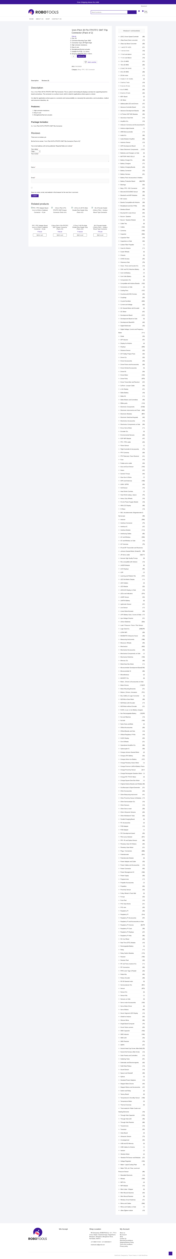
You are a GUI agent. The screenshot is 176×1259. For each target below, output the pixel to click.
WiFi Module (124, 1186)
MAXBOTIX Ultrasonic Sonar (129, 636)
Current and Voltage (126, 304)
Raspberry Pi (124, 911)
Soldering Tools (125, 1059)
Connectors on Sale (126, 287)
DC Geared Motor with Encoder (129, 308)
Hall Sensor (123, 488)
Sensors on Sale (125, 999)
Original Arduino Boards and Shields (131, 784)
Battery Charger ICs (126, 160)
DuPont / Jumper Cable (127, 385)
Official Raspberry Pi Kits (127, 734)
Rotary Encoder (125, 978)
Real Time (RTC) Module (127, 942)
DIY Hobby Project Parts (127, 354)
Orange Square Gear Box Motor (130, 780)
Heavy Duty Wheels (126, 498)
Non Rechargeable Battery (128, 713)
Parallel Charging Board (127, 819)
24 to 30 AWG (124, 72)
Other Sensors (124, 805)
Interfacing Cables (125, 533)
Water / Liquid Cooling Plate (128, 1164)
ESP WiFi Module (125, 438)
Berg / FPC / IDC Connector (86, 69)
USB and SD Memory (127, 1143)
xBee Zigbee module (126, 1210)
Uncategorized (124, 1140)
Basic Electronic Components (129, 149)
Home (31, 19)
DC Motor (123, 311)
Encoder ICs (124, 431)
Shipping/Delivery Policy (127, 1242)
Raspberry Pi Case (126, 928)
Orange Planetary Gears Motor (129, 763)
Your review (35, 154)
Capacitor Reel (124, 237)
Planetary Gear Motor (126, 847)
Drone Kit (123, 371)
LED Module (124, 586)
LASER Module (125, 565)
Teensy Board (124, 1094)
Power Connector (125, 868)
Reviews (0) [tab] (45, 80)
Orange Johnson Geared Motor (129, 752)
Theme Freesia (132, 1255)
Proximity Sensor (125, 890)
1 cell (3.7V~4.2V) (125, 47)
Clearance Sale (125, 262)
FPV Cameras (124, 452)
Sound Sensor (124, 1069)
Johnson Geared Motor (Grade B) (130, 551)
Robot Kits (123, 974)
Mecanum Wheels (125, 643)
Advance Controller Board (128, 107)
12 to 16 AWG (124, 61)
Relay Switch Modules (127, 953)
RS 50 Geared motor (126, 981)
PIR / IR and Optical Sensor (128, 840)
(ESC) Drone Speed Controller (129, 36)
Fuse (121, 459)
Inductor (122, 519)
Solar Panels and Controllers (129, 1055)
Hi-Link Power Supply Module (129, 502)
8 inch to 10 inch (125, 93)
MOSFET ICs (124, 678)
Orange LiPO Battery (126, 756)
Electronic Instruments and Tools (130, 410)
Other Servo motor (126, 809)
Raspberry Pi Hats (126, 935)
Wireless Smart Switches (128, 1200)
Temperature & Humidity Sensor (130, 1098)
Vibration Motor (125, 1154)
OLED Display (124, 738)
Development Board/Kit (127, 322)
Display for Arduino (126, 343)
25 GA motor (124, 75)
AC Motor (123, 100)
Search (132, 12)
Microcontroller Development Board (131, 667)
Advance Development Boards (129, 111)
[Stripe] (71, 1233)
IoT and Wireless (125, 537)
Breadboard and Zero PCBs (128, 206)
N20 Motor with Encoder (127, 703)
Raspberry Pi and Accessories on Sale (132, 921)
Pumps (122, 897)
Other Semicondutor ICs (127, 801)
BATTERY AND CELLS (127, 156)
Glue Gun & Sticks (126, 477)
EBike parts (123, 403)
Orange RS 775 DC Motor (128, 777)
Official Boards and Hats (127, 731)
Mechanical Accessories (127, 650)
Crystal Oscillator (125, 301)
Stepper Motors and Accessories (130, 1087)
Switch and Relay (125, 1091)
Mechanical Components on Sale (130, 653)
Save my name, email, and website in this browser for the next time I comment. (54, 192)
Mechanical (123, 646)
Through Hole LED (126, 1119)
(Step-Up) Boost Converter (128, 44)
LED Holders (124, 583)
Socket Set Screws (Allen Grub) (130, 1052)
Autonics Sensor (125, 142)
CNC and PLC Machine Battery (129, 269)
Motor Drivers (124, 685)
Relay (122, 950)
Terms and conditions (126, 1244)
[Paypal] (67, 1233)
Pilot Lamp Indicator (126, 837)
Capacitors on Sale (126, 241)
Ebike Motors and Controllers (129, 400)
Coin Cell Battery (125, 273)
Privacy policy (124, 1246)
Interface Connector (126, 523)
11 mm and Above (125, 58)
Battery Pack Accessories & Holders (131, 177)
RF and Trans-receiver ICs (128, 964)
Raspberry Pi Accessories (128, 918)
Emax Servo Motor (126, 428)
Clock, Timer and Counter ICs (129, 266)
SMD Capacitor (125, 1031)
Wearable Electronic (126, 1175)
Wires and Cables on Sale (128, 1207)
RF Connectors (125, 967)
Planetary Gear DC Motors (128, 844)
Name (33, 167)
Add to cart (81, 56)
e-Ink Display (124, 389)
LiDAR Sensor (124, 597)
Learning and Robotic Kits (128, 576)
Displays (123, 347)
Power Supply (124, 875)
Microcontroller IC (125, 671)
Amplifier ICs (124, 121)
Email (33, 177)
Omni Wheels (124, 741)
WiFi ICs (123, 1182)
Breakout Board (125, 209)
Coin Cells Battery (125, 276)
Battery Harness (125, 174)
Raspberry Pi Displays (127, 932)
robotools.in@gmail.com (97, 1245)
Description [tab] (35, 80)
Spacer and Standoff (126, 1073)
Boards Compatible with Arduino (130, 202)
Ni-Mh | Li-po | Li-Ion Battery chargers (131, 710)
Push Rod (123, 900)
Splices (122, 1076)
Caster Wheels (124, 252)
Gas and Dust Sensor (126, 467)
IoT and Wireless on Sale (127, 541)
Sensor (122, 988)
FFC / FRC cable (125, 442)
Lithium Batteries (125, 622)
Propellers (123, 886)
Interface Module (125, 530)
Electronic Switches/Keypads (129, 417)
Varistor (122, 1150)
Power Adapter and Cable (128, 861)
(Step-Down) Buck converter (129, 40)
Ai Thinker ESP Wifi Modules (129, 114)
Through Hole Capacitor (127, 1115)
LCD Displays (124, 569)
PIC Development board (127, 833)
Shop (48, 19)
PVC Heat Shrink (125, 904)
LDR (121, 572)
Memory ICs (124, 660)
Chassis (122, 255)
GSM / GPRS (124, 484)
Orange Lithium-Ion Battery (128, 759)
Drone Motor (124, 375)
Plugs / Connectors (126, 851)
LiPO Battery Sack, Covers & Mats (130, 615)
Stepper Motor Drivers (127, 1084)
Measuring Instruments (127, 639)
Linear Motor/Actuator (126, 611)
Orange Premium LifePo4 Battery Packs (132, 766)
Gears (122, 470)
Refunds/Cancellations (126, 1240)
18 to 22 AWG (124, 65)
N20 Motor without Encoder (128, 706)
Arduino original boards (127, 128)
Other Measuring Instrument (128, 794)
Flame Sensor (124, 445)
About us (39, 19)
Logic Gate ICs (124, 629)
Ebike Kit (123, 396)
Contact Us (56, 19)
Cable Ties (123, 223)
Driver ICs (123, 357)
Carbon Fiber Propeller (127, 245)
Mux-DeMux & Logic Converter (129, 696)
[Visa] (64, 1233)
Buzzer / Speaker (125, 216)
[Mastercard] (60, 1233)
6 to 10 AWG (124, 89)
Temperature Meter (126, 1101)
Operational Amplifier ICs (127, 745)
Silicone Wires (124, 1020)
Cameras (123, 230)
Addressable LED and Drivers (129, 103)
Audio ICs (123, 135)
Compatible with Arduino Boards (130, 283)
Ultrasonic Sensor (125, 1136)
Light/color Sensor (125, 604)
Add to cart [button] (40, 235)
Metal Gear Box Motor (127, 664)
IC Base (122, 509)
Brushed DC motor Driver (128, 213)
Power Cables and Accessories (129, 865)
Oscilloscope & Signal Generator (130, 787)
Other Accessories (126, 791)
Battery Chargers (125, 163)
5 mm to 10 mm (125, 86)
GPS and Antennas (126, 481)
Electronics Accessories (127, 421)
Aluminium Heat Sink (126, 118)
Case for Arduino (125, 248)
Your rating (34, 149)
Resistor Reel (124, 960)
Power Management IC (127, 872)
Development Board (126, 315)
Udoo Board (124, 1133)
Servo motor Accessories (128, 1002)
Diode (122, 336)
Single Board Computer (127, 1024)
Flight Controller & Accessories (129, 449)
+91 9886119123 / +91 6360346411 (101, 1242)
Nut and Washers (125, 717)
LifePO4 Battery (125, 600)
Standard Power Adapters (128, 1080)
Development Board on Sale (128, 319)
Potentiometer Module (127, 858)
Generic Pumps (125, 474)
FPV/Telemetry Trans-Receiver (129, 456)
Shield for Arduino (125, 1016)
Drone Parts (124, 378)
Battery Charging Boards (127, 167)
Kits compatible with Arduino (128, 562)
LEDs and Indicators (126, 593)
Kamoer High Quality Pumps (129, 558)
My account (144, 6)
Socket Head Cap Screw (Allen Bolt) (131, 1048)
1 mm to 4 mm (124, 51)
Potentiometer (124, 854)
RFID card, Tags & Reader (128, 971)
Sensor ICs (123, 992)
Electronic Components (127, 407)
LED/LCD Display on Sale (128, 590)
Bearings (123, 185)
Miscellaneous (124, 675)
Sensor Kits (123, 995)
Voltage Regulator (125, 1161)
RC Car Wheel (124, 939)
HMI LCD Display (125, 505)
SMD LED (123, 1038)
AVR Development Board (127, 146)
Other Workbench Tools (127, 816)
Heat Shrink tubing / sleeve (128, 495)
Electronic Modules (126, 414)
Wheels (122, 1179)
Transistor (123, 1129)
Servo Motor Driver (126, 1006)
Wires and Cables (125, 1203)
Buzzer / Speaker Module (128, 220)
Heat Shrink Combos (126, 491)
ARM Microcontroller (126, 132)
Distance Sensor (125, 350)
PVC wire (123, 907)
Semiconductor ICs (126, 985)
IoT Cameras (124, 544)
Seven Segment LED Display (129, 1013)
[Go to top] (170, 1253)
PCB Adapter (124, 826)
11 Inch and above (125, 54)
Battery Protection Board (127, 181)
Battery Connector (125, 170)
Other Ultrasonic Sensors (128, 812)
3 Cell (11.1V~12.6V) (126, 79)
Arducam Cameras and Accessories (131, 125)
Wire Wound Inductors (127, 1193)
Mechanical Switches (126, 657)
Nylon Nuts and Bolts (126, 724)
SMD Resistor (124, 1041)
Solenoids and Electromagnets (129, 1062)
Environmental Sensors (127, 435)
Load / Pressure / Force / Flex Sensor (131, 625)
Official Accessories (126, 727)
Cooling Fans (124, 290)
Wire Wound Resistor (126, 1196)
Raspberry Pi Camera (127, 925)
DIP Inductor (124, 340)
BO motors (123, 199)
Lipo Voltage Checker (126, 618)
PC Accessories (125, 823)
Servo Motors (124, 1009)
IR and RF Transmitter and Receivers (131, 548)
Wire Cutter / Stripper (126, 1189)
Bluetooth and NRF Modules (128, 195)
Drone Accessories (126, 361)
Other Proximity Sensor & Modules (130, 798)
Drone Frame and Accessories (129, 364)
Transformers (124, 1126)
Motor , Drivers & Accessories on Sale (131, 682)
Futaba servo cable (126, 463)
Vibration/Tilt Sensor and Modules (130, 1157)
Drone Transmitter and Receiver (130, 382)
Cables (122, 227)
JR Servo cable (125, 555)
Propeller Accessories (127, 883)
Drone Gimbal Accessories (128, 368)
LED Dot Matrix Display (127, 579)
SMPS (122, 1045)
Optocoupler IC (125, 749)
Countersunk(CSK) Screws (128, 294)
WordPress (145, 1255)
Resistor (122, 957)
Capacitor (123, 234)
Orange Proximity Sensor (128, 770)
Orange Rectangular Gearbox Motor (131, 773)
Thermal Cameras (125, 1105)
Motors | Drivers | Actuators (128, 692)
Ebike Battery (124, 393)
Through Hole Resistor (127, 1122)
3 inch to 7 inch (124, 82)
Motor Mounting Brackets (128, 689)
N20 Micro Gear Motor (127, 699)
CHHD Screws (124, 259)
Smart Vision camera (126, 1027)
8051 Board (123, 96)
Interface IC (123, 526)
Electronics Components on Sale (130, 424)
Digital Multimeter (125, 326)
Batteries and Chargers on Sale (129, 153)
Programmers (124, 879)
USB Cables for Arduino (127, 1147)
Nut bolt (122, 720)
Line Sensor (124, 607)
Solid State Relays (125, 1066)
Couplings (123, 297)
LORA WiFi (123, 632)
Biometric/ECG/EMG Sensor (129, 192)
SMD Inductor (124, 1034)
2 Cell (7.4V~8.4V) (125, 68)
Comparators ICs (125, 280)
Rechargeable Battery (126, 946)
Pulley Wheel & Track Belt (128, 893)
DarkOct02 (117, 1255)
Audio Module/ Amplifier (127, 139)
